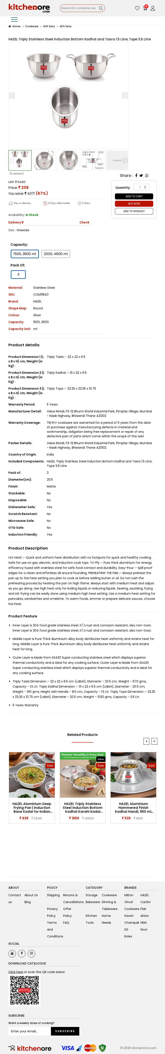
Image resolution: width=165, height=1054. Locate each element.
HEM (144, 922)
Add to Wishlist (134, 211)
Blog (27, 902)
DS (126, 929)
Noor (144, 929)
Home (16, 26)
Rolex (128, 936)
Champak (131, 922)
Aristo (145, 916)
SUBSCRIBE (65, 1031)
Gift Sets (49, 26)
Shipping (53, 895)
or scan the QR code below (36, 972)
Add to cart (134, 196)
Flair (143, 909)
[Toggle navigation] (14, 20)
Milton (128, 895)
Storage (92, 895)
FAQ (66, 922)
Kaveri (128, 916)
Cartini (145, 902)
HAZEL (37, 301)
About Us (31, 895)
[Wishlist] (137, 8)
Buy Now (134, 203)
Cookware (31, 26)
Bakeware (93, 902)
